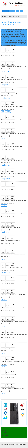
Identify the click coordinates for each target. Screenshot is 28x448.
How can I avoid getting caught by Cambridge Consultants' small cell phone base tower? (12, 214)
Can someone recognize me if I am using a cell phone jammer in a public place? (14, 200)
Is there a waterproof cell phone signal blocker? (12, 307)
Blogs (5, 437)
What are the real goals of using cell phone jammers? (14, 334)
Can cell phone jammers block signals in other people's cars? (12, 267)
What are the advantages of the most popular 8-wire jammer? (13, 66)
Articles (5, 434)
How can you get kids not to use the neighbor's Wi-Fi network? (13, 173)
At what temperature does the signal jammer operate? (14, 321)
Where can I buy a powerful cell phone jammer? (12, 93)
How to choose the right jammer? (9, 52)
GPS (7, 11)
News (5, 430)
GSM (17, 11)
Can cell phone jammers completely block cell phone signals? (13, 294)
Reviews (6, 435)
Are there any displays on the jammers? (10, 240)
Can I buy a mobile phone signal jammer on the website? (12, 361)
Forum (5, 432)
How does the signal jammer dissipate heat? (11, 375)
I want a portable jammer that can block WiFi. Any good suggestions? (13, 147)
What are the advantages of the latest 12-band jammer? (12, 79)
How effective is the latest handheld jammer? (12, 160)
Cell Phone (12, 11)
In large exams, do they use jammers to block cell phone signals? (13, 133)
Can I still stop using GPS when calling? (10, 227)
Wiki (5, 16)
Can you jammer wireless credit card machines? (12, 388)
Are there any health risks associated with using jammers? (12, 254)
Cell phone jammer (6, 29)
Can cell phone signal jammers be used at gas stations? (12, 348)
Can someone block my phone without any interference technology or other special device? (12, 187)
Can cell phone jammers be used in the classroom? (13, 281)
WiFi (21, 11)
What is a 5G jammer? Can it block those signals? (13, 106)
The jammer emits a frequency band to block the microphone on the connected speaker (12, 120)
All (3, 11)
